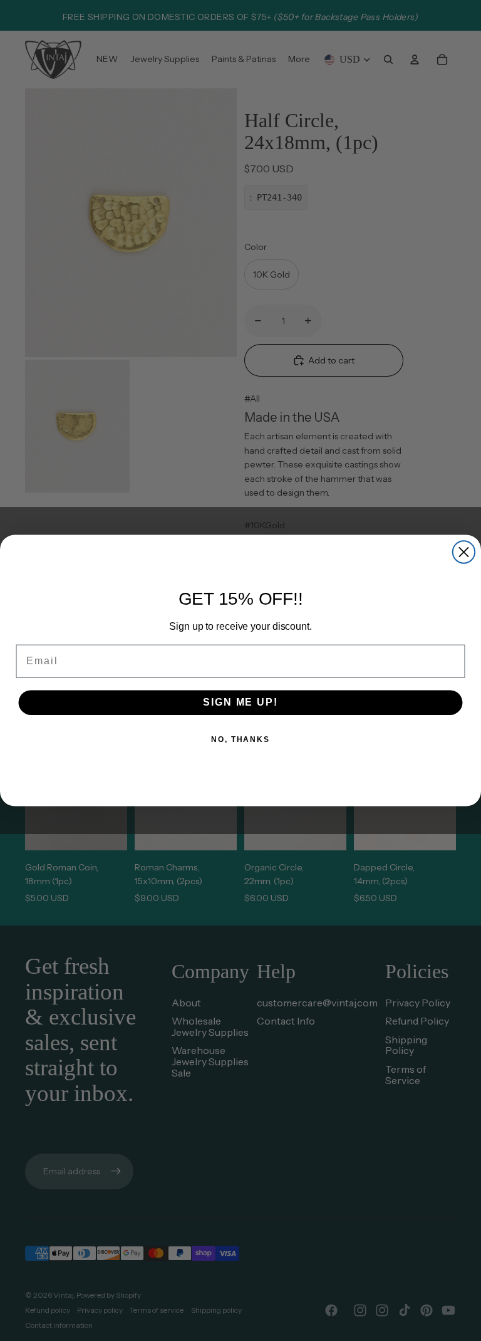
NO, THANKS (240, 739)
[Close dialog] (464, 552)
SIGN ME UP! (240, 702)
